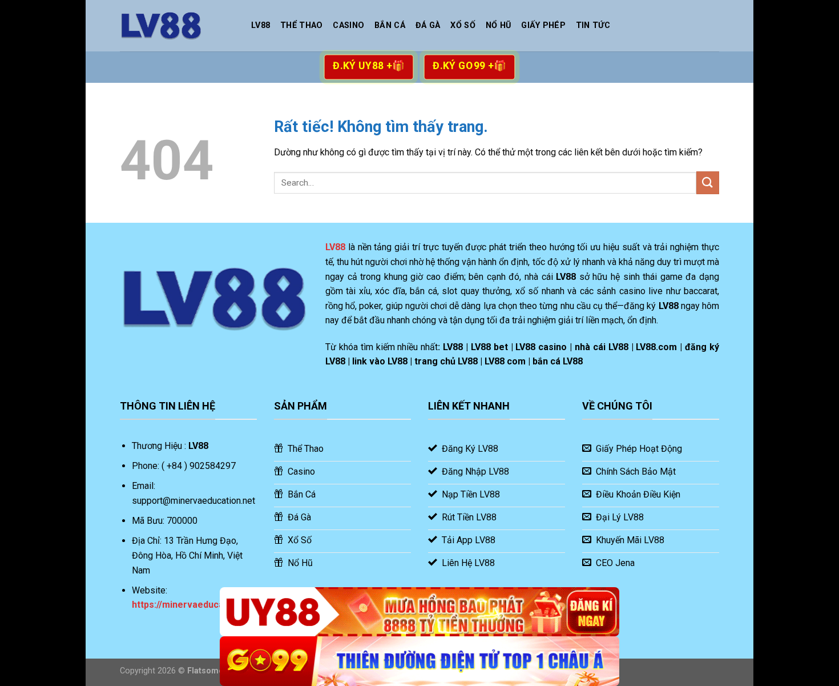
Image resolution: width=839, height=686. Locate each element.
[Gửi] (707, 182)
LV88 (260, 25)
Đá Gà (428, 25)
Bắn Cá (389, 25)
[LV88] (177, 25)
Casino (348, 25)
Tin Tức (593, 25)
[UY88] (419, 612)
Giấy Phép (543, 25)
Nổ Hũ (498, 25)
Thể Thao (301, 25)
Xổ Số (462, 25)
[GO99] (419, 661)
